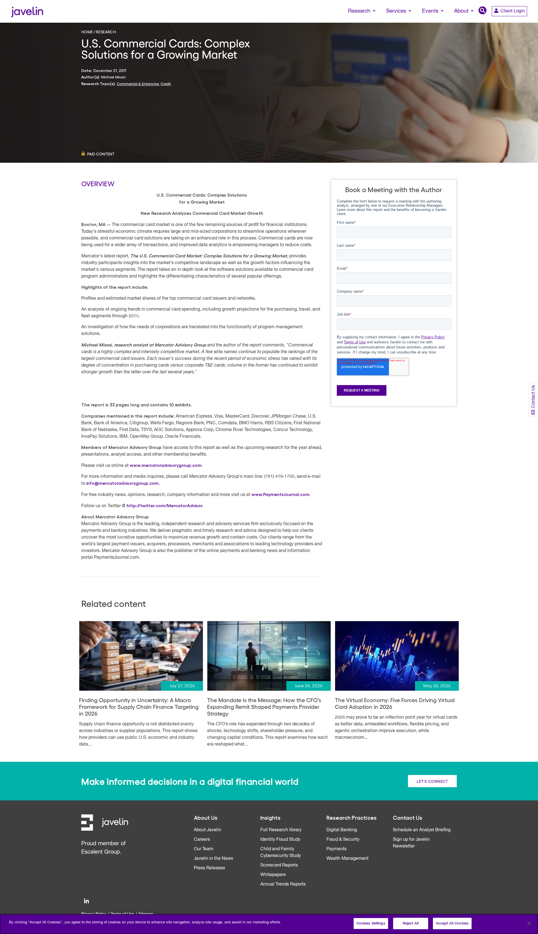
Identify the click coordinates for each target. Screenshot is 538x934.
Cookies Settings (370, 923)
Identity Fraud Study (280, 839)
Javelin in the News (213, 858)
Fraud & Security (343, 839)
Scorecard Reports (279, 865)
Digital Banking (341, 830)
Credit (166, 83)
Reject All (411, 923)
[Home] (27, 11)
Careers (202, 839)
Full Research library (281, 830)
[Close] (529, 923)
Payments (336, 849)
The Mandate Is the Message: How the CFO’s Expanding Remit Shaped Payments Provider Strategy (264, 707)
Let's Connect (432, 781)
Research (106, 31)
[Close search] (525, 21)
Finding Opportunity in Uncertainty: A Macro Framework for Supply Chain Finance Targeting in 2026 (139, 707)
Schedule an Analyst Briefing (422, 830)
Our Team (203, 849)
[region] (269, 924)
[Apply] (510, 22)
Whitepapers (273, 875)
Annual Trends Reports (283, 884)
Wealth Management (347, 858)
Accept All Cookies (452, 923)
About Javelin (207, 830)
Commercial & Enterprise (138, 83)
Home (87, 31)
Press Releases (209, 868)
